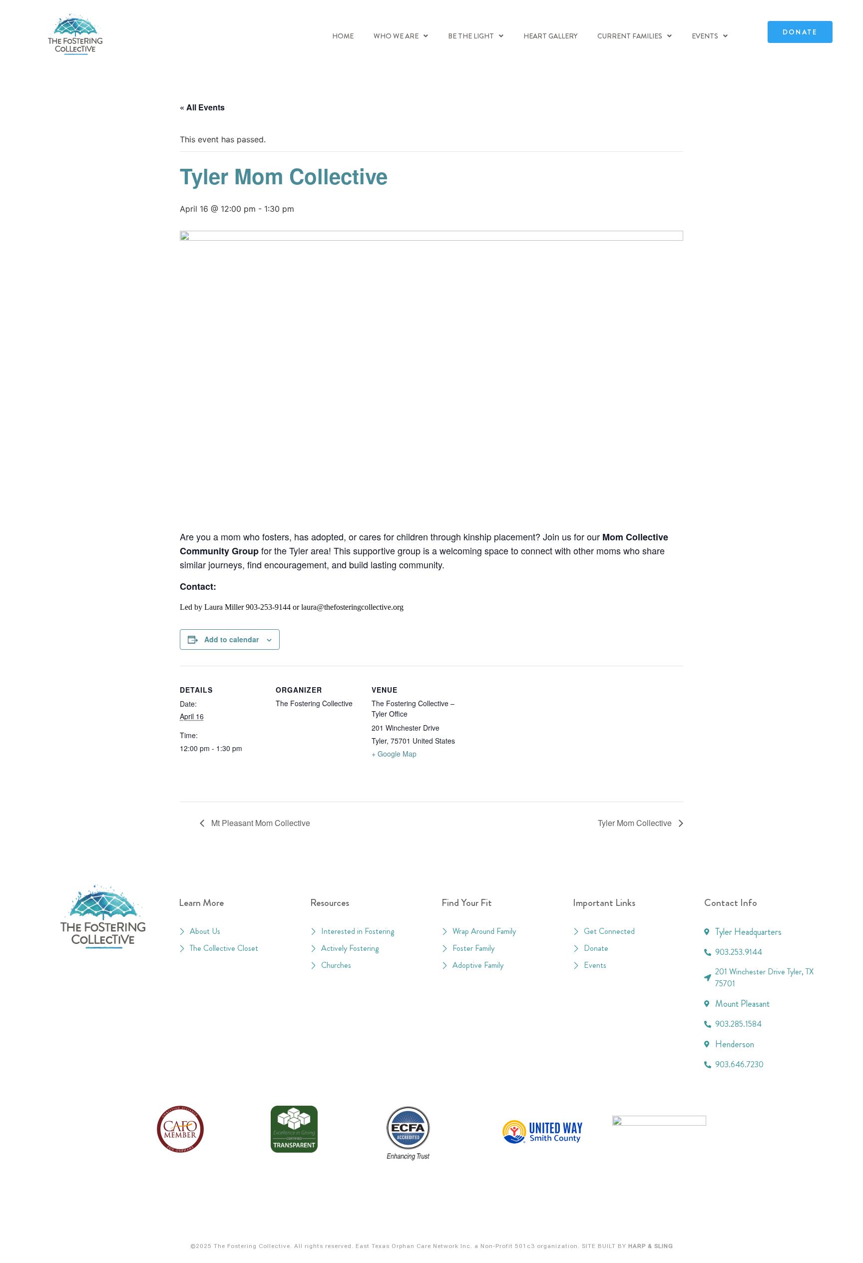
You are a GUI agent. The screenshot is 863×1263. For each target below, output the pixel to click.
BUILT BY (634, 1246)
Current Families (629, 36)
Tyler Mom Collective (636, 823)
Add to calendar (231, 639)
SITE (589, 1246)
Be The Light (471, 36)
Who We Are (396, 36)
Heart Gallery (550, 36)
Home (343, 36)
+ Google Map (394, 754)
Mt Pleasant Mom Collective (259, 823)
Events (705, 36)
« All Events (202, 107)
